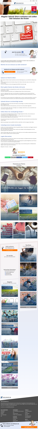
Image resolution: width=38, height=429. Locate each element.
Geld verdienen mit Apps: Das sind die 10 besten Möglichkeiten (9, 320)
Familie (26, 412)
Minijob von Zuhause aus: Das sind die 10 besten (31, 235)
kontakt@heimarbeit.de (10, 406)
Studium (14, 419)
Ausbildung (15, 418)
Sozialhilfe (27, 420)
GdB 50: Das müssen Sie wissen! (19, 235)
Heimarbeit (13, 219)
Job (1, 416)
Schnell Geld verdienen (17, 414)
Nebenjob (2, 412)
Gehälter (14, 421)
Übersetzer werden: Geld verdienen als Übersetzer (26, 203)
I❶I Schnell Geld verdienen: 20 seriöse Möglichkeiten (27, 217)
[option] (7, 230)
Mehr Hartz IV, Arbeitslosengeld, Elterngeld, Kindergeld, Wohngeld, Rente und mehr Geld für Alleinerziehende (6, 232)
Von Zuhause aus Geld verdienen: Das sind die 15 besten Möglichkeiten (9, 383)
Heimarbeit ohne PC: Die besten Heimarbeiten (9, 215)
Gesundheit (27, 413)
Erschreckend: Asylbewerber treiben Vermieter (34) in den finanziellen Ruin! (28, 259)
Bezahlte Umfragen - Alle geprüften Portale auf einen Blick (9, 371)
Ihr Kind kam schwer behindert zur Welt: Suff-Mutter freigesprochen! (27, 274)
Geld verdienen (31, 191)
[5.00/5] (18, 152)
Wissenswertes (27, 417)
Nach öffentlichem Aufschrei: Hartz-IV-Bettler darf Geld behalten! (28, 303)
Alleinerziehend (28, 416)
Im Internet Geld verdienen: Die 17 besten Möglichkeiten (9, 333)
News (36, 43)
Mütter (26, 414)
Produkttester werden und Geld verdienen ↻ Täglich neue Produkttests (9, 307)
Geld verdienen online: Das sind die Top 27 (9, 358)
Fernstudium (15, 420)
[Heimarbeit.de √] (18, 3)
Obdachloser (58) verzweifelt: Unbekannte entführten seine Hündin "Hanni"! (28, 288)
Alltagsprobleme (28, 411)
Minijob (2, 413)
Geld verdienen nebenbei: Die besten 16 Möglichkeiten (9, 346)
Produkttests (15, 413)
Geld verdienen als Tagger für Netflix (16, 188)
